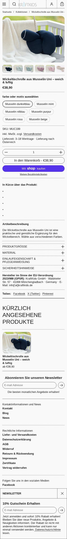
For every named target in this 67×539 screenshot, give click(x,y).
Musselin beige (38, 119)
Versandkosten (32, 134)
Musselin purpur (41, 111)
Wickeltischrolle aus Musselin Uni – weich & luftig (17, 350)
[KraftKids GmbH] (33, 4)
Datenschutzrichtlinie (47, 529)
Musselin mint (45, 104)
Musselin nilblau (15, 111)
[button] (14, 4)
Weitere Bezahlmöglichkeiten (33, 174)
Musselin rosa (13, 119)
